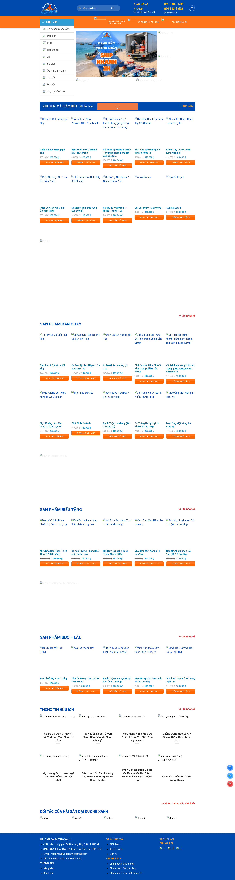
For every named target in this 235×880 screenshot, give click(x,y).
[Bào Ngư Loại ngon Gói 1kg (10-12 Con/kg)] (180, 533)
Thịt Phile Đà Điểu (81, 423)
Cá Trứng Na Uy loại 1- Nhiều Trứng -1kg (115, 209)
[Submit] (112, 8)
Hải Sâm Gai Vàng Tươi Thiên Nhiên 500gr (115, 552)
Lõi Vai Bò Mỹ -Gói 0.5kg (148, 207)
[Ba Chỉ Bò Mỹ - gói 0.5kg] (54, 660)
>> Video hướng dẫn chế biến (178, 803)
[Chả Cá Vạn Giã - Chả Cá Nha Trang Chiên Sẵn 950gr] (149, 347)
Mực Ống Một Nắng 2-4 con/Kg (178, 425)
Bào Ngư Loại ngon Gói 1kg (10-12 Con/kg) (178, 552)
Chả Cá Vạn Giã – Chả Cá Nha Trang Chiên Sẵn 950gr (148, 368)
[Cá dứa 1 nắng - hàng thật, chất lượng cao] (85, 533)
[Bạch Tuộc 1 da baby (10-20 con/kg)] (117, 405)
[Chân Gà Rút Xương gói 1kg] (54, 131)
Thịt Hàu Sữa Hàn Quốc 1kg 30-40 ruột (147, 151)
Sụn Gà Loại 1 (173, 207)
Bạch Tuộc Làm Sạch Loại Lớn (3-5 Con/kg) (117, 680)
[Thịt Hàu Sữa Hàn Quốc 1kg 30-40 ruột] (149, 131)
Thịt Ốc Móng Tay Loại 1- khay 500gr (85, 680)
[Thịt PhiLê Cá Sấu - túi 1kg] (54, 347)
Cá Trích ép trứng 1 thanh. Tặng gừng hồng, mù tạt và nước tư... (117, 152)
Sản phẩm (48, 868)
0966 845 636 (73, 858)
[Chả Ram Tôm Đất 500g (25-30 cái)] (85, 189)
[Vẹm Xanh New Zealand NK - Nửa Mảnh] (85, 131)
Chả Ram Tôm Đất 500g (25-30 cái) (84, 209)
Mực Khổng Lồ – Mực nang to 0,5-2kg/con (51, 425)
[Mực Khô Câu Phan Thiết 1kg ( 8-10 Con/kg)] (54, 533)
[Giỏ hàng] (192, 8)
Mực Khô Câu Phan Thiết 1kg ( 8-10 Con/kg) (53, 552)
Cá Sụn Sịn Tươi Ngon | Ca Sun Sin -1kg (85, 367)
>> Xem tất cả (187, 106)
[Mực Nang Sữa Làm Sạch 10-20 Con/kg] (149, 660)
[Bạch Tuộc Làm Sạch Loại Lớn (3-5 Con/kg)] (117, 660)
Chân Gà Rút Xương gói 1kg (52, 151)
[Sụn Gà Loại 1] (180, 189)
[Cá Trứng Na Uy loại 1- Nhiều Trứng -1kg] (117, 189)
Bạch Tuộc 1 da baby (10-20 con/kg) (116, 425)
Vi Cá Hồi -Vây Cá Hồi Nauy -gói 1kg (180, 680)
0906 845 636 (56, 858)
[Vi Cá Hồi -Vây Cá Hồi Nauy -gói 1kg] (180, 660)
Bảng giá (48, 873)
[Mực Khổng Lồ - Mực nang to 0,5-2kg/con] (54, 405)
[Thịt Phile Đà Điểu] (85, 405)
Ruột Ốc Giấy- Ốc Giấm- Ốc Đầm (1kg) (52, 209)
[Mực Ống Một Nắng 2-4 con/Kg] (180, 405)
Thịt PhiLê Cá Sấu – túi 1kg (52, 367)
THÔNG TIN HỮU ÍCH (179, 22)
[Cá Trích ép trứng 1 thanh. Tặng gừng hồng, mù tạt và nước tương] (117, 131)
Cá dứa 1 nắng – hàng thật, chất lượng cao (85, 552)
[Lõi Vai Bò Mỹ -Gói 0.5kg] (149, 189)
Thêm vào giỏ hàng (54, 163)
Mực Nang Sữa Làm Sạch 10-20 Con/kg (148, 680)
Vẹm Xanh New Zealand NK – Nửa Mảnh (84, 151)
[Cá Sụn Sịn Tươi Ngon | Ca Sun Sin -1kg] (85, 347)
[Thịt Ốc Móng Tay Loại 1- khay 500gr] (85, 660)
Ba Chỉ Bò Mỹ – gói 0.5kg (53, 678)
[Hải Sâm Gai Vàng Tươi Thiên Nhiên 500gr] (117, 533)
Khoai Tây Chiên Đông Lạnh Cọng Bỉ (178, 151)
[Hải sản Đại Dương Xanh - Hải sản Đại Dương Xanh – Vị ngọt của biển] (53, 8)
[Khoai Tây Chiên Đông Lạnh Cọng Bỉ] (180, 131)
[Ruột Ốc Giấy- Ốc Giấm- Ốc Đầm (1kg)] (54, 189)
